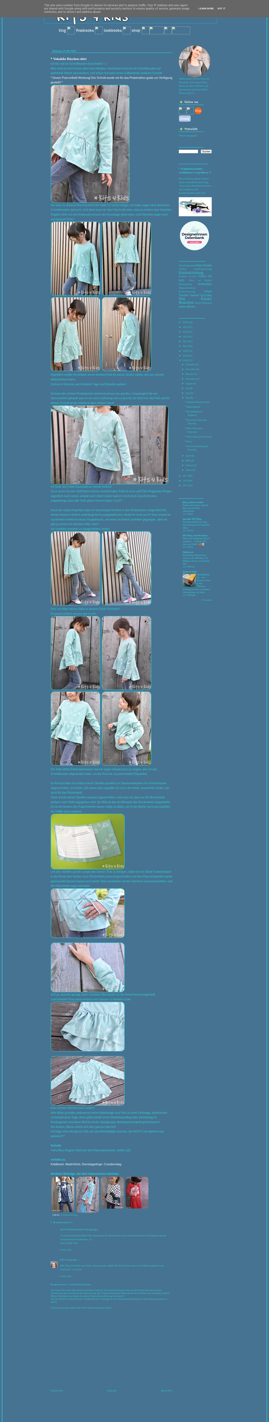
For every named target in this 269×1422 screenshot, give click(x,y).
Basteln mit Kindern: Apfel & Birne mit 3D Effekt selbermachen (195, 508)
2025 (185, 327)
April (188, 455)
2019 (185, 355)
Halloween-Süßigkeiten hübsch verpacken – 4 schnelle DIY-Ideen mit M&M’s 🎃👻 (196, 541)
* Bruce (188, 441)
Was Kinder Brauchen (195, 300)
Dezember (190, 364)
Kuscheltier (192, 276)
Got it (221, 8)
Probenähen (205, 284)
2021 (185, 346)
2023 (185, 336)
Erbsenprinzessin (104, 1150)
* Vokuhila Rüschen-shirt (69, 59)
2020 (185, 350)
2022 (185, 341)
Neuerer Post (57, 1390)
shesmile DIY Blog (192, 519)
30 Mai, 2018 (66, 1276)
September (191, 378)
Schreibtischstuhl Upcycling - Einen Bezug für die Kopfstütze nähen (196, 525)
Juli (187, 388)
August (189, 383)
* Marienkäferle (192, 406)
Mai (188, 397)
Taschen (183, 295)
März (188, 460)
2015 (185, 485)
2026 (185, 322)
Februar (189, 465)
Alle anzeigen (207, 600)
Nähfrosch (188, 552)
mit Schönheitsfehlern (72, 1229)
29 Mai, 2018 (66, 1250)
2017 (185, 475)
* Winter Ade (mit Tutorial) (198, 436)
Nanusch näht (190, 571)
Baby (199, 265)
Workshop (207, 302)
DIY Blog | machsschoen (195, 535)
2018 (185, 360)
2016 (185, 480)
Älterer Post (166, 1390)
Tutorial (194, 295)
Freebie (182, 269)
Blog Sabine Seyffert (193, 502)
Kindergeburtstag (203, 269)
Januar (189, 470)
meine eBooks (187, 306)
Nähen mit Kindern (200, 280)
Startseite (112, 1390)
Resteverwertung (187, 291)
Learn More (206, 8)
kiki (62, 1259)
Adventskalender (187, 265)
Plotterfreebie (185, 284)
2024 (185, 331)
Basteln (207, 265)
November (191, 369)
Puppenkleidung (187, 287)
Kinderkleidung (69, 1215)
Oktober (190, 374)
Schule (208, 291)
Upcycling (206, 295)
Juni (188, 393)
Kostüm (182, 276)
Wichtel (198, 303)
